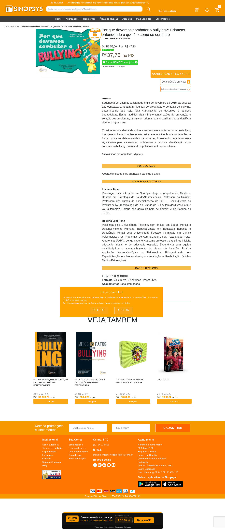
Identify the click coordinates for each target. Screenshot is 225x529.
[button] (149, 9)
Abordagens (72, 18)
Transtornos (89, 18)
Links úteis (47, 455)
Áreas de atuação (109, 18)
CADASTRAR (172, 427)
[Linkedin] (104, 465)
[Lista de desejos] (207, 12)
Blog (44, 465)
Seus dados (75, 455)
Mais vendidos (143, 18)
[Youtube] (109, 465)
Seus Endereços (77, 458)
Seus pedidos (76, 444)
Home (58, 18)
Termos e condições (52, 448)
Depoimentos (49, 451)
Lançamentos (162, 18)
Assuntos (127, 18)
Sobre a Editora (50, 444)
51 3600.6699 (57, 3)
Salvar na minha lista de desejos (173, 89)
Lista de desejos (77, 448)
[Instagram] (100, 465)
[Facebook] (95, 465)
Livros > (13, 26)
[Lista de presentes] (197, 12)
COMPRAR (51, 401)
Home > (6, 26)
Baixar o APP (144, 520)
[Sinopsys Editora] (24, 11)
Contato (46, 458)
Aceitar (123, 310)
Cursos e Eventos (51, 462)
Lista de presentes (78, 451)
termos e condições (121, 303)
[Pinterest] (113, 465)
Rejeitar (99, 310)
